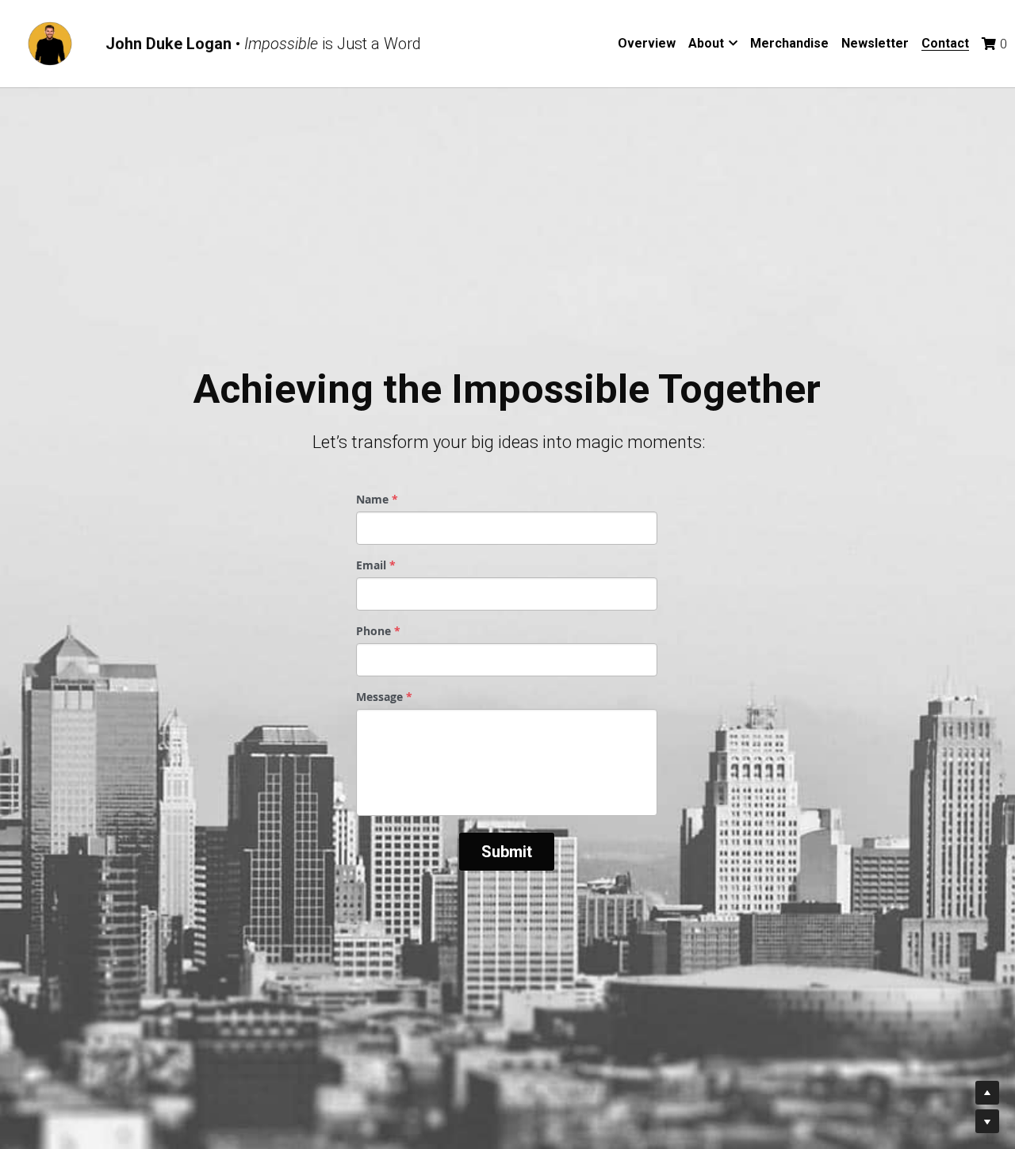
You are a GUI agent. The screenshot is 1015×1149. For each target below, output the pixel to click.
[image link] (50, 42)
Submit (506, 851)
